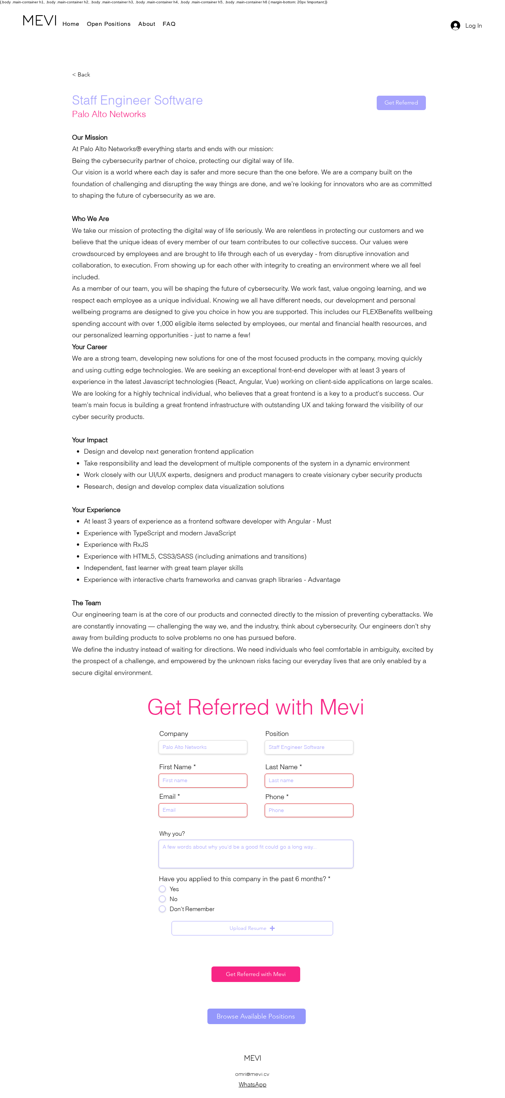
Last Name (281, 767)
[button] (252, 928)
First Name (175, 767)
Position (277, 733)
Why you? (172, 833)
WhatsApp (253, 1084)
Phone (274, 797)
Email (167, 796)
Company (173, 733)
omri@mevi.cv (252, 1074)
